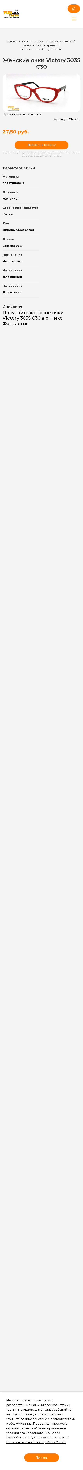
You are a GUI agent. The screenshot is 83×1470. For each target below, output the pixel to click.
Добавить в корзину (42, 145)
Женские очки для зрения (39, 45)
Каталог (27, 41)
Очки (41, 41)
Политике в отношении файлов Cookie (36, 1442)
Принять (41, 1457)
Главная (12, 41)
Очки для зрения (61, 41)
